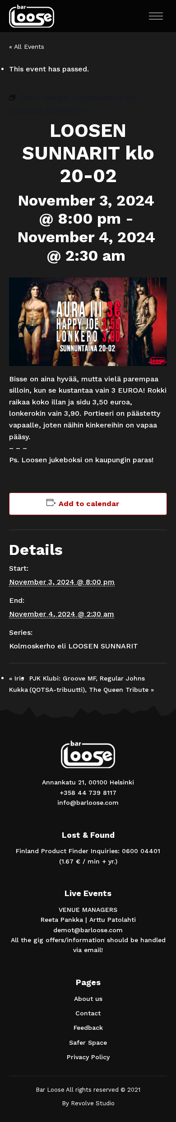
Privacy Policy (88, 1057)
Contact (88, 1013)
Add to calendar (89, 503)
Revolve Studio (93, 1103)
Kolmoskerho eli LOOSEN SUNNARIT (73, 646)
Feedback (88, 1027)
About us (88, 998)
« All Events (26, 46)
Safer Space (88, 1042)
